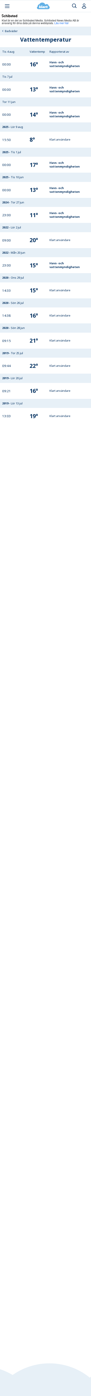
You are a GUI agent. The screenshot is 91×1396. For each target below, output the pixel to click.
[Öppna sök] (74, 6)
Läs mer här (61, 23)
